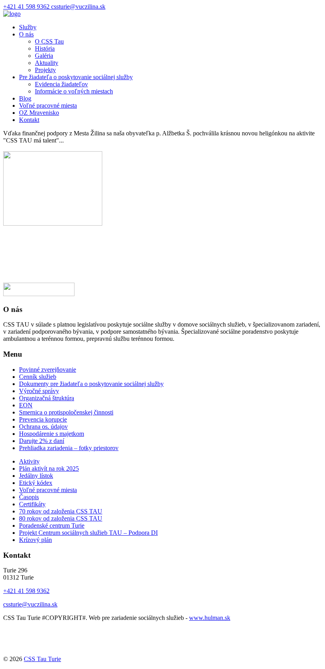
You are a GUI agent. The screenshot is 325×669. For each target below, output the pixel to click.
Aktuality (46, 62)
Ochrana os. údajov (43, 426)
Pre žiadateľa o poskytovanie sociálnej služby (76, 77)
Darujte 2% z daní (41, 440)
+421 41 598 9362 (27, 6)
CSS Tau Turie (42, 659)
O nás (26, 34)
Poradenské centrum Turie (51, 525)
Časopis (29, 497)
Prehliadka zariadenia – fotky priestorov (69, 448)
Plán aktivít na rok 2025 (49, 468)
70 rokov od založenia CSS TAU (60, 511)
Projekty (45, 70)
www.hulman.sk (209, 617)
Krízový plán (35, 539)
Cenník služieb (37, 376)
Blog (25, 98)
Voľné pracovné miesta (48, 105)
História (45, 48)
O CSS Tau (49, 41)
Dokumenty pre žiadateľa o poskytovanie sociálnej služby (91, 383)
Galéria (44, 55)
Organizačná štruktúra (46, 398)
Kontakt (29, 119)
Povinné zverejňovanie (47, 369)
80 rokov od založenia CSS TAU (60, 518)
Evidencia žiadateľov (61, 84)
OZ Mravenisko (39, 112)
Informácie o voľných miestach (74, 91)
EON (25, 405)
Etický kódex (35, 482)
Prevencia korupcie (43, 419)
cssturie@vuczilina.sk (78, 6)
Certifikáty (32, 504)
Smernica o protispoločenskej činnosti (66, 412)
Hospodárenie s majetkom (51, 433)
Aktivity (29, 461)
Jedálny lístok (36, 475)
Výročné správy (39, 391)
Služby (27, 27)
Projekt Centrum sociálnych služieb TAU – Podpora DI (88, 532)
